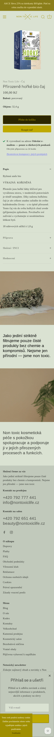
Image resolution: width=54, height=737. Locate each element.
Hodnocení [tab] (9, 258)
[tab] (27, 203)
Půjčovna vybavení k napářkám (19, 654)
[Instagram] (11, 532)
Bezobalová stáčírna (13, 644)
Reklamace (8, 571)
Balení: (7, 98)
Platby (6, 551)
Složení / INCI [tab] (11, 248)
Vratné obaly (9, 649)
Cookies (7, 582)
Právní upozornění (12, 587)
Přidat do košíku (27, 119)
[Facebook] (4, 532)
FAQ (5, 556)
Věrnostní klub (10, 566)
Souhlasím (16, 733)
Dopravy (7, 546)
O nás (6, 613)
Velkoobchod (10, 628)
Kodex (6, 618)
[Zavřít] (50, 675)
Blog (5, 608)
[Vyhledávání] (43, 17)
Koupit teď (27, 129)
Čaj (23, 81)
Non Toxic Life (11, 81)
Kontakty (8, 623)
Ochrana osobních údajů (15, 577)
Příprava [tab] (8, 237)
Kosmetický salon (12, 639)
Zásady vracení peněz (14, 592)
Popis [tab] (6, 169)
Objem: (7, 106)
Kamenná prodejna (13, 633)
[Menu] (4, 17)
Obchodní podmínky (13, 561)
